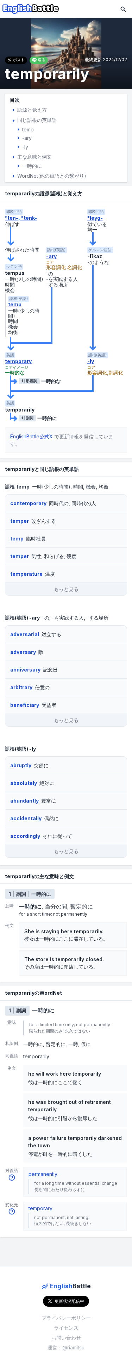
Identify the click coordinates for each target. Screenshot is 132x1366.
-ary (51, 256)
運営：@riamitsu (66, 1347)
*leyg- (95, 217)
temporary (18, 361)
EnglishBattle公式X (32, 436)
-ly (90, 361)
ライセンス (66, 1328)
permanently (43, 1174)
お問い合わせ (66, 1338)
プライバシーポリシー (66, 1318)
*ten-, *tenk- (21, 217)
